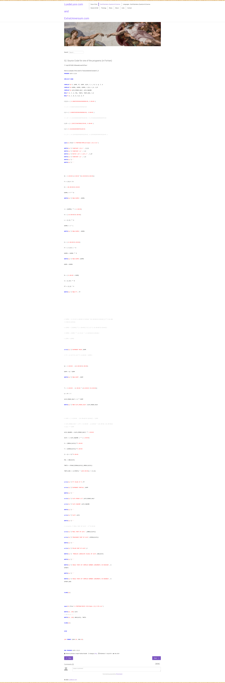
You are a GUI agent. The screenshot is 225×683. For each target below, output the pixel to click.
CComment (119, 674)
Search (66, 52)
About (117, 8)
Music (110, 8)
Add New (157, 663)
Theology (103, 8)
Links (123, 8)
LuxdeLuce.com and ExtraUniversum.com (75, 11)
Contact (129, 8)
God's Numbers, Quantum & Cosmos (110, 4)
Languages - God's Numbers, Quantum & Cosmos (136, 4)
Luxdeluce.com (73, 679)
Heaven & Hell (94, 8)
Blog (96, 653)
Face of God (94, 4)
